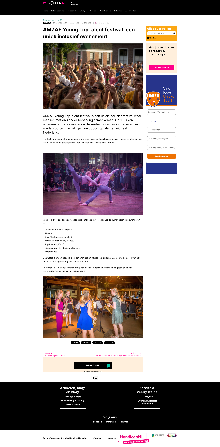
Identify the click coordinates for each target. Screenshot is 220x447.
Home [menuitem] (45, 11)
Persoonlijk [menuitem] (71, 11)
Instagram (111, 422)
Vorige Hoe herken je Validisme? (55, 354)
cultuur (109, 343)
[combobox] (161, 130)
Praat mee (97, 365)
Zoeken (153, 38)
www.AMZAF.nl (50, 271)
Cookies (97, 438)
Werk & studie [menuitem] (105, 11)
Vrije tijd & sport (73, 396)
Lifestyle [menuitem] (83, 11)
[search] (174, 33)
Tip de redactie (161, 67)
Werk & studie (73, 404)
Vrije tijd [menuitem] (93, 11)
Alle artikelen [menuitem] (130, 11)
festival (86, 343)
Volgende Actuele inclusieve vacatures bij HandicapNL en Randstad (118, 354)
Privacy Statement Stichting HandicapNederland (65, 438)
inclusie (97, 343)
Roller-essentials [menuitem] (57, 11)
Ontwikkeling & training (72, 400)
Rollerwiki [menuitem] (118, 11)
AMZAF (75, 343)
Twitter (124, 422)
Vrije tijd (47, 23)
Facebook (97, 422)
